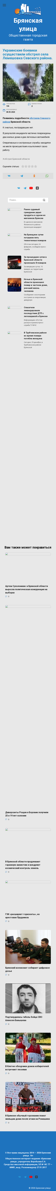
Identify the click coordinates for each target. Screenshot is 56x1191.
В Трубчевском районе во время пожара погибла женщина (35, 336)
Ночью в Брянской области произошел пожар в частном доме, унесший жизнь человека (36, 285)
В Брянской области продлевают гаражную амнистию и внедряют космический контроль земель (22, 864)
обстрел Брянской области (17, 159)
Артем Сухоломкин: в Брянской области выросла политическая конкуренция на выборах (26, 589)
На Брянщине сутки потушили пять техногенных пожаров (35, 238)
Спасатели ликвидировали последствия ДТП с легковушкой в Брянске (36, 312)
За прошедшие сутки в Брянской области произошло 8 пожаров (35, 260)
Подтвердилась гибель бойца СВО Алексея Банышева (23, 1019)
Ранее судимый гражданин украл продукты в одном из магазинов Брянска (34, 213)
